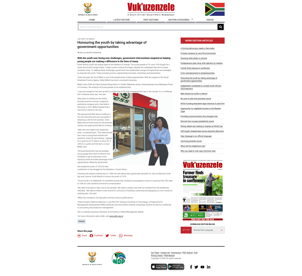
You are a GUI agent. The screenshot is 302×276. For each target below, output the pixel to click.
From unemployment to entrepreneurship (197, 73)
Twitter (113, 235)
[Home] (151, 9)
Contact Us (165, 253)
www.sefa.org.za (116, 216)
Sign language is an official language (196, 136)
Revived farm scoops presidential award (197, 121)
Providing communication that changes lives (199, 116)
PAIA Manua (169, 255)
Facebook (98, 235)
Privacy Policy (157, 255)
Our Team (155, 253)
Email (84, 235)
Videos (210, 20)
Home (92, 20)
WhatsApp (128, 235)
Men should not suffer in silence (194, 94)
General (81, 221)
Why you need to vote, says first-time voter (198, 151)
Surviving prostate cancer (191, 141)
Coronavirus (176, 253)
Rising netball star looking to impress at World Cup (202, 126)
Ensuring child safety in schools (194, 58)
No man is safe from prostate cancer (196, 98)
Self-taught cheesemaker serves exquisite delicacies (202, 131)
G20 (195, 253)
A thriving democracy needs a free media (197, 48)
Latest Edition (121, 20)
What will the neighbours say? (193, 146)
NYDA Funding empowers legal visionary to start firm (203, 103)
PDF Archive (187, 253)
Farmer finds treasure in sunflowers (195, 68)
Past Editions (150, 20)
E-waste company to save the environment (198, 53)
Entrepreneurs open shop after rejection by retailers (202, 63)
